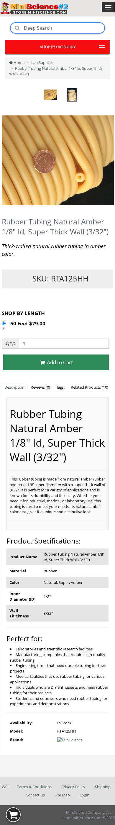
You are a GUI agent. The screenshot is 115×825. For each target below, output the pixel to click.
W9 (4, 786)
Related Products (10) (89, 387)
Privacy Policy (73, 786)
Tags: (60, 387)
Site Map (62, 795)
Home (18, 62)
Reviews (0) (40, 387)
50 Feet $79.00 (28, 323)
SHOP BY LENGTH (23, 313)
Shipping (102, 786)
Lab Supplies (42, 62)
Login (84, 795)
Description (14, 387)
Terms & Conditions (34, 786)
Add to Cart (59, 362)
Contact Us (35, 795)
